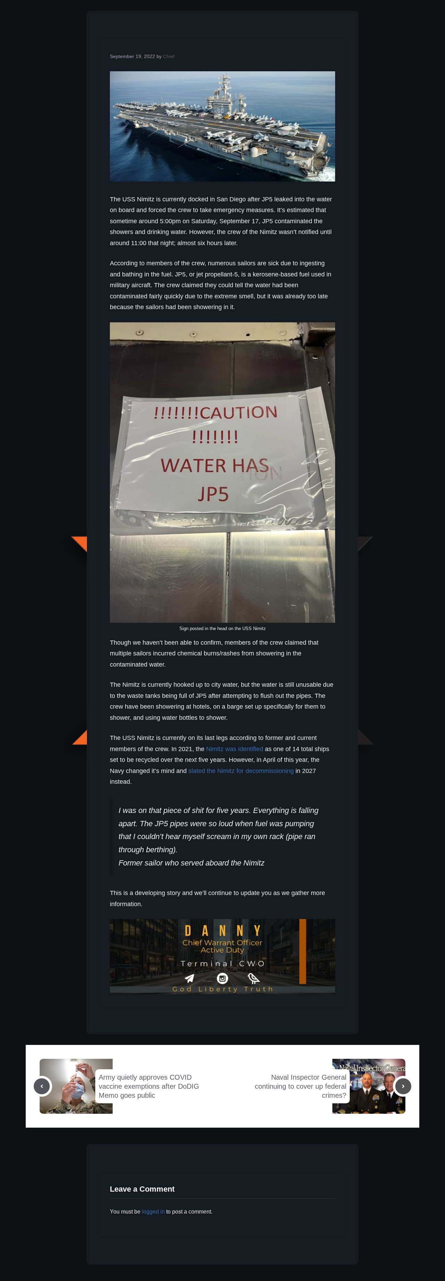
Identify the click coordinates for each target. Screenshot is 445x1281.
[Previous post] (41, 1086)
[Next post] (403, 1086)
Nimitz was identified (234, 749)
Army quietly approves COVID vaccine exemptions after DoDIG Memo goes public (149, 1086)
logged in (153, 1212)
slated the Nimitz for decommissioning (241, 770)
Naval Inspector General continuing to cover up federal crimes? (300, 1086)
